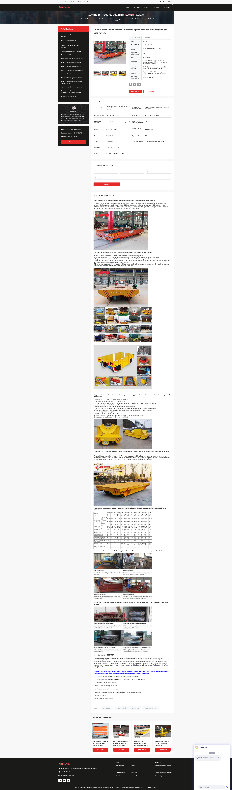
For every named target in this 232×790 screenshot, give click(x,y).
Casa (79, 19)
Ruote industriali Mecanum (69, 55)
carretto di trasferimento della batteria (93, 19)
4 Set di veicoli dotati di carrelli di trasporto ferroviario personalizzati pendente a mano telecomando (162, 744)
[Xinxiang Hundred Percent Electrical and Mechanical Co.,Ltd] (64, 7)
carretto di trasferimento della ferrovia (70, 46)
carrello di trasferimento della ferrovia (128, 708)
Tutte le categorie (159, 776)
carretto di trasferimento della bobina (72, 70)
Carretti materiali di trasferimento (71, 66)
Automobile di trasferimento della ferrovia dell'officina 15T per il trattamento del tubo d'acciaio (141, 744)
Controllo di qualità (120, 772)
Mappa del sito (134, 772)
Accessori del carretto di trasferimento (68, 97)
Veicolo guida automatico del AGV (71, 51)
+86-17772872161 (78, 133)
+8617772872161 (73, 136)
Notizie (132, 765)
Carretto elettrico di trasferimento (71, 62)
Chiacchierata (73, 142)
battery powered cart (151, 708)
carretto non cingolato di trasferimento (68, 41)
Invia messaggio (107, 184)
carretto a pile (107, 708)
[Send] (227, 787)
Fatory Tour (119, 769)
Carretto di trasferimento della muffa (72, 74)
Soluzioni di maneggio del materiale (71, 78)
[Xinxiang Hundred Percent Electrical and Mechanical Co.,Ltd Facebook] (160, 2)
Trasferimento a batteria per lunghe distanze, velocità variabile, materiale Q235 (100, 744)
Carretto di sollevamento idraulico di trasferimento (71, 82)
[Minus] (227, 747)
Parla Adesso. (135, 91)
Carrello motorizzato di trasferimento (72, 59)
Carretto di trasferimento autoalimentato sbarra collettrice (71, 91)
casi (132, 769)
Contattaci (118, 776)
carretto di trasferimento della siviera (72, 87)
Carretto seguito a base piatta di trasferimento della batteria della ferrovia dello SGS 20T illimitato (120, 744)
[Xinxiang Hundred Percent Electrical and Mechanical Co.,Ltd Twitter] (163, 2)
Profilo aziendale (120, 765)
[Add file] (196, 787)
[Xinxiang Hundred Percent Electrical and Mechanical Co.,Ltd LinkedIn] (166, 2)
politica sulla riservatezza (137, 776)
